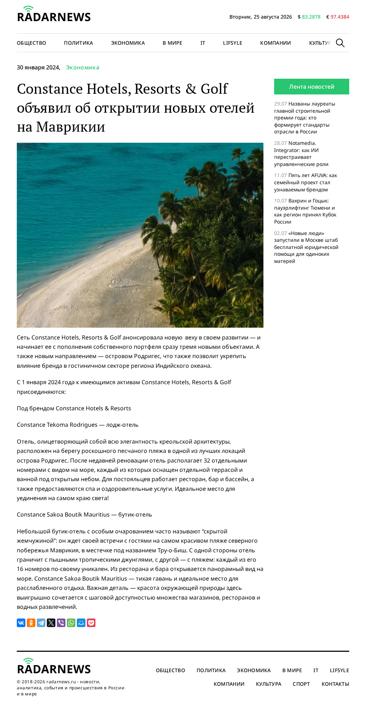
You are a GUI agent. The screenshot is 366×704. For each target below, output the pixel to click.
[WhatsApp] (71, 623)
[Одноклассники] (31, 623)
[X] (51, 623)
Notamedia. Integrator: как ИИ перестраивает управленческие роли (301, 153)
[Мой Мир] (81, 623)
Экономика (128, 42)
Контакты (335, 683)
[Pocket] (91, 623)
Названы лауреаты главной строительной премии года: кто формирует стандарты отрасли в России (304, 117)
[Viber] (61, 623)
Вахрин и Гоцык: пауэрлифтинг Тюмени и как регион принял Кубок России (305, 211)
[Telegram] (41, 623)
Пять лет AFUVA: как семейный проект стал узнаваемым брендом (305, 182)
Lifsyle (232, 42)
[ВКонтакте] (21, 623)
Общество (31, 42)
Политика (78, 42)
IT (203, 42)
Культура (322, 42)
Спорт (301, 683)
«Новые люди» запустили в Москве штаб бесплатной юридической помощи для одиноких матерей (306, 247)
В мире (173, 42)
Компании (275, 42)
